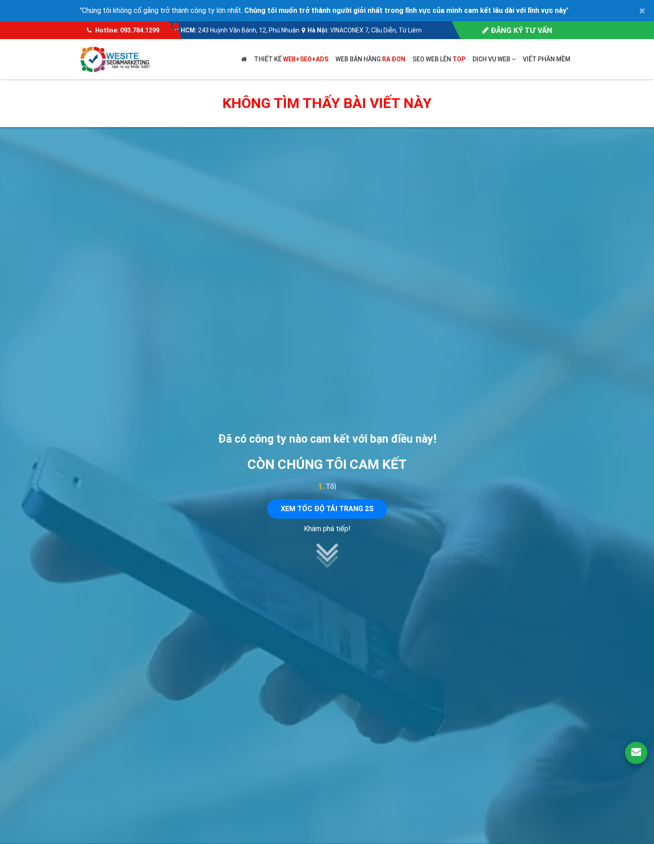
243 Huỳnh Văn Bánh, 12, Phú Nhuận (248, 30)
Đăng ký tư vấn (520, 30)
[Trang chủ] (244, 59)
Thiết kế (291, 59)
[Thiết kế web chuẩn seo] (115, 58)
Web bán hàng (370, 59)
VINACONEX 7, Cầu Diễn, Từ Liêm (376, 30)
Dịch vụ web (492, 59)
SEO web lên (438, 59)
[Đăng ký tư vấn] (636, 753)
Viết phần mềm (546, 59)
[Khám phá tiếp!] (327, 566)
